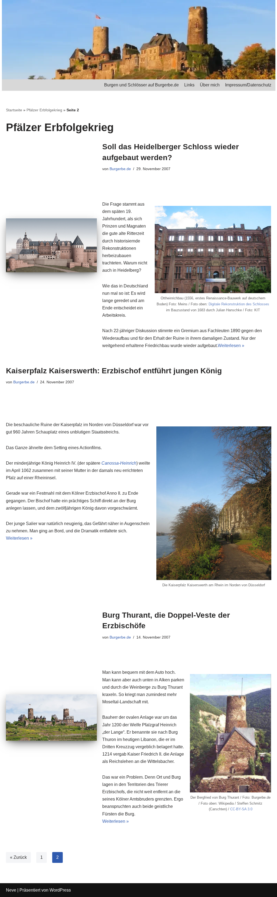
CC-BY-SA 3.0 (241, 809)
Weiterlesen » (231, 345)
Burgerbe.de (120, 169)
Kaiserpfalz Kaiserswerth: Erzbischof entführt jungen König (114, 371)
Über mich (210, 85)
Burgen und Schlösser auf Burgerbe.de (141, 85)
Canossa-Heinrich (118, 463)
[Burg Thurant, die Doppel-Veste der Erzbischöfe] (51, 717)
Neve (11, 890)
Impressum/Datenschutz (248, 85)
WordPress (60, 890)
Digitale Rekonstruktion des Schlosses (239, 304)
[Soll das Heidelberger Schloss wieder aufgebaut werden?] (51, 245)
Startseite (14, 110)
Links (189, 85)
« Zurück (18, 857)
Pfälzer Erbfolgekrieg (44, 110)
